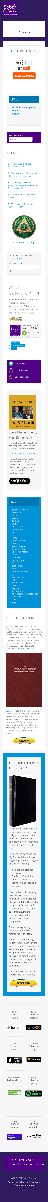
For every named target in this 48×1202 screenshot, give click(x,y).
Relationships (17, 566)
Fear (13, 535)
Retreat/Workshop (18, 345)
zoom (14, 602)
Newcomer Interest (20, 552)
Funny (14, 538)
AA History (16, 513)
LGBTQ (14, 543)
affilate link (17, 258)
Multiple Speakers (19, 546)
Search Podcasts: (16, 135)
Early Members (18, 529)
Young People (18, 597)
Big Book (15, 521)
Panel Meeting (18, 560)
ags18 (14, 515)
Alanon (15, 518)
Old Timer (16, 343)
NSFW (14, 555)
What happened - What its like (25, 594)
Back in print (11, 711)
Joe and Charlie (18, 541)
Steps (14, 580)
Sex (13, 574)
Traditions (16, 588)
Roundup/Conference (21, 510)
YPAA (14, 599)
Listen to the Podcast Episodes (22, 454)
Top (25, 1191)
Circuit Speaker (18, 527)
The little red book (25, 649)
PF (13, 563)
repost (14, 569)
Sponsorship (17, 577)
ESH (13, 532)
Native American (19, 549)
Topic (14, 348)
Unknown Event (18, 591)
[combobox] (21, 139)
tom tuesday (17, 583)
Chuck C (15, 524)
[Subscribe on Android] (14, 1092)
